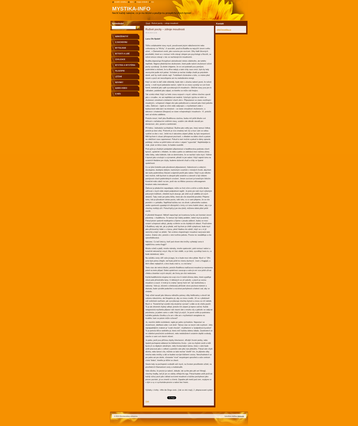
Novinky (119, 82)
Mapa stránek (142, 2)
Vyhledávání (118, 23)
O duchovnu (121, 42)
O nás (118, 94)
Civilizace (120, 59)
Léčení (118, 77)
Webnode (241, 416)
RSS (152, 2)
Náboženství (121, 36)
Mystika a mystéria (125, 65)
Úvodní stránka (120, 2)
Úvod (148, 23)
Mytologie (120, 48)
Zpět (147, 401)
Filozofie (120, 71)
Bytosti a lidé (122, 54)
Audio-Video (121, 88)
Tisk (131, 2)
